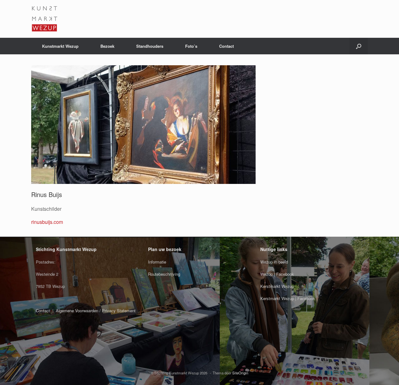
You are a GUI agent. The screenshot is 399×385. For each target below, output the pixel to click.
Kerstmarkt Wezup (277, 286)
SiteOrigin (240, 372)
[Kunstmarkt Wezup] (44, 19)
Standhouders (149, 46)
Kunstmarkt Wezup (60, 46)
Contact (226, 46)
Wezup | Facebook (277, 274)
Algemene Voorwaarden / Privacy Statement (96, 310)
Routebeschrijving (164, 274)
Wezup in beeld (274, 262)
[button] (358, 46)
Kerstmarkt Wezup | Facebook (287, 298)
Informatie (157, 262)
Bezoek (107, 46)
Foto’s (191, 46)
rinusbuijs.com (47, 221)
